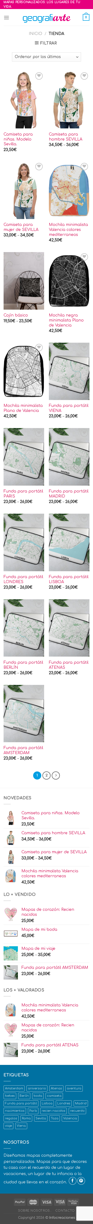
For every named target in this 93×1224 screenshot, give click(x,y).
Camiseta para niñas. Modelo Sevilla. (18, 139)
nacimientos (15, 1110)
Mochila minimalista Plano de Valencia (23, 408)
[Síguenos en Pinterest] (81, 1181)
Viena (21, 1125)
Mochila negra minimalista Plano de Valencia (66, 320)
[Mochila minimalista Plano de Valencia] (24, 371)
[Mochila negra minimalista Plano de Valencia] (69, 280)
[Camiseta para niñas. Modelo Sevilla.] (24, 99)
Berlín (24, 1095)
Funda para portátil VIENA (68, 408)
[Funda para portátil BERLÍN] (24, 628)
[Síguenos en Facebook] (73, 1181)
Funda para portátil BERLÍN (23, 665)
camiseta (54, 1095)
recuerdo (77, 1110)
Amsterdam (14, 1088)
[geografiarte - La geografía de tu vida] (46, 17)
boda (38, 1095)
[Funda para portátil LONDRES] (24, 542)
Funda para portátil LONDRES (23, 579)
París (33, 1110)
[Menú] (6, 17)
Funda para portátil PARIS (23, 493)
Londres (63, 1103)
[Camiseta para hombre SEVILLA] (69, 99)
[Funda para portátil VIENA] (69, 371)
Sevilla (41, 1118)
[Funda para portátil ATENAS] (69, 628)
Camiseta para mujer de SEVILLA (21, 227)
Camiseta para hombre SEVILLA (65, 136)
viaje (8, 1125)
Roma (26, 1118)
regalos (11, 1118)
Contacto (65, 1210)
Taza (54, 1118)
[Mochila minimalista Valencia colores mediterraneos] (69, 190)
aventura (74, 1088)
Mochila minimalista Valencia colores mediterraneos (68, 230)
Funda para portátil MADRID (68, 493)
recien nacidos (53, 1110)
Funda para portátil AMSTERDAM (23, 750)
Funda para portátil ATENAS (68, 665)
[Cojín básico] (24, 280)
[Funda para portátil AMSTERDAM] (24, 713)
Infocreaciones (62, 1217)
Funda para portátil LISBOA (68, 579)
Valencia (70, 1118)
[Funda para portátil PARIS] (24, 456)
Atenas (56, 1088)
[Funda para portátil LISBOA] (69, 542)
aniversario (37, 1088)
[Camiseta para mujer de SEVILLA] (24, 190)
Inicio (35, 34)
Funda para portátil (21, 1103)
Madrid (81, 1103)
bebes (10, 1095)
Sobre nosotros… (35, 1210)
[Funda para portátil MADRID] (69, 456)
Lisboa (47, 1103)
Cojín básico (16, 315)
